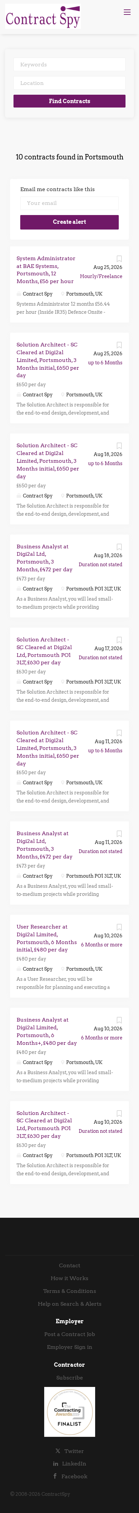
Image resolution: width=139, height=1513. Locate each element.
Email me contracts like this (57, 189)
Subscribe (69, 1377)
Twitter (74, 1451)
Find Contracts (69, 101)
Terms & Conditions (69, 1291)
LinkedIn (74, 1463)
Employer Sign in (69, 1347)
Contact (69, 1265)
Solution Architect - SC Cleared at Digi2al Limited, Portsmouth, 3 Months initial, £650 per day (48, 360)
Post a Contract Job (69, 1334)
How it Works (69, 1278)
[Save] (119, 260)
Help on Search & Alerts (70, 1304)
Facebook (74, 1476)
